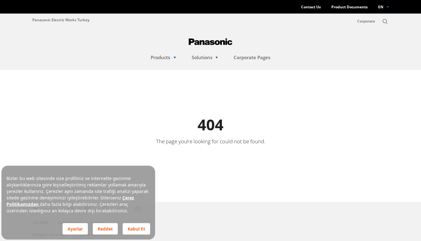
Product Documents (349, 7)
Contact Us (311, 7)
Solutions (202, 57)
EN (380, 6)
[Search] (385, 21)
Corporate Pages (252, 57)
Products (160, 57)
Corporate (366, 21)
